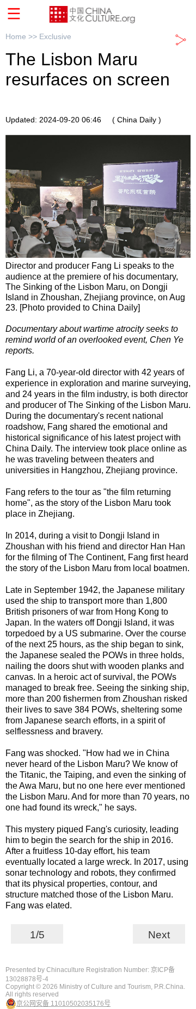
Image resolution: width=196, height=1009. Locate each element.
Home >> (22, 36)
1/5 (37, 934)
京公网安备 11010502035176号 (63, 1003)
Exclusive (55, 36)
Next (159, 934)
